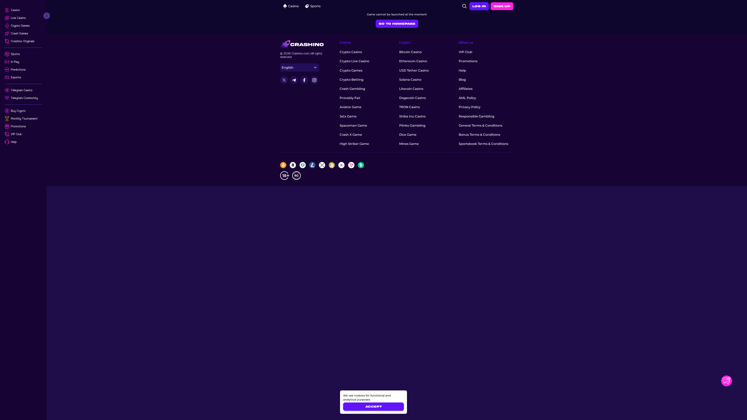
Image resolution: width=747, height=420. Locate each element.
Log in (479, 6)
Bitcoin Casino (410, 52)
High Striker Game (354, 144)
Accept (373, 406)
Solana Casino (410, 79)
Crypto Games (20, 25)
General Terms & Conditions (480, 125)
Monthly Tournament (24, 118)
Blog (462, 79)
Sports (15, 54)
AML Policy (467, 98)
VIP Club (16, 134)
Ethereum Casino (413, 61)
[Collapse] (46, 15)
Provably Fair (350, 98)
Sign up (502, 6)
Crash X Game (351, 134)
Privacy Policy (469, 107)
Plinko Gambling (412, 125)
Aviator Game (350, 107)
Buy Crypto (18, 111)
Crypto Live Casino (354, 61)
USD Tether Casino (414, 70)
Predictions (18, 69)
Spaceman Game (353, 125)
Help (14, 142)
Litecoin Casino (411, 89)
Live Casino (18, 18)
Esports (16, 77)
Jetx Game (348, 116)
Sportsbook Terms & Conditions (483, 144)
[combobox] (299, 67)
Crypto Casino (351, 52)
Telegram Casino (21, 90)
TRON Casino (409, 107)
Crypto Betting (351, 79)
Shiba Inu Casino (412, 116)
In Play (15, 62)
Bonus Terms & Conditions (479, 134)
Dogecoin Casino (412, 98)
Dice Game (407, 134)
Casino (15, 10)
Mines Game (409, 144)
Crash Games (19, 33)
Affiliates (466, 89)
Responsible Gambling (476, 116)
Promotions (18, 126)
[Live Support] (726, 380)
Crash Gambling (352, 89)
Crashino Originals (22, 41)
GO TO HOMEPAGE (397, 23)
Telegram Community (24, 98)
